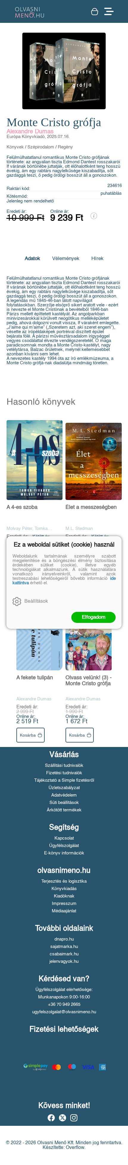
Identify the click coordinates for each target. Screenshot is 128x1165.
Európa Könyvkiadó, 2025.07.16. (38, 136)
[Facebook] (51, 1117)
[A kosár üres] (94, 11)
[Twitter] (62, 1117)
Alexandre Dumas (30, 132)
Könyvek (15, 147)
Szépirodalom (40, 147)
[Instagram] (73, 1117)
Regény (65, 147)
